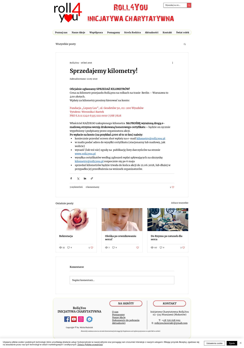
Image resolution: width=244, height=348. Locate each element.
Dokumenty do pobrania (125, 320)
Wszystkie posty (66, 44)
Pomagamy (118, 314)
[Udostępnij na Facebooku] (71, 178)
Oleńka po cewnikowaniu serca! (120, 237)
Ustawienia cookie (214, 343)
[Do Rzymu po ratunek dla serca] (167, 219)
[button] (61, 32)
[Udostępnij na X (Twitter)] (78, 178)
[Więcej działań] (172, 62)
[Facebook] (67, 319)
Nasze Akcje (119, 317)
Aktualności (118, 323)
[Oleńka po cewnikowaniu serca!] (122, 219)
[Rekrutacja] (76, 219)
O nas (115, 311)
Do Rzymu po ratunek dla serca (166, 237)
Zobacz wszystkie (179, 203)
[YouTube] (74, 319)
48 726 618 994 (171, 320)
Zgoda (232, 343)
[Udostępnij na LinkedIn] (85, 178)
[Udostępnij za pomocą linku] (92, 178)
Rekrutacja (66, 236)
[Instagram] (81, 319)
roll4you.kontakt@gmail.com (171, 323)
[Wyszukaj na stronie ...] (189, 5)
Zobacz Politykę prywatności (90, 344)
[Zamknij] (240, 343)
